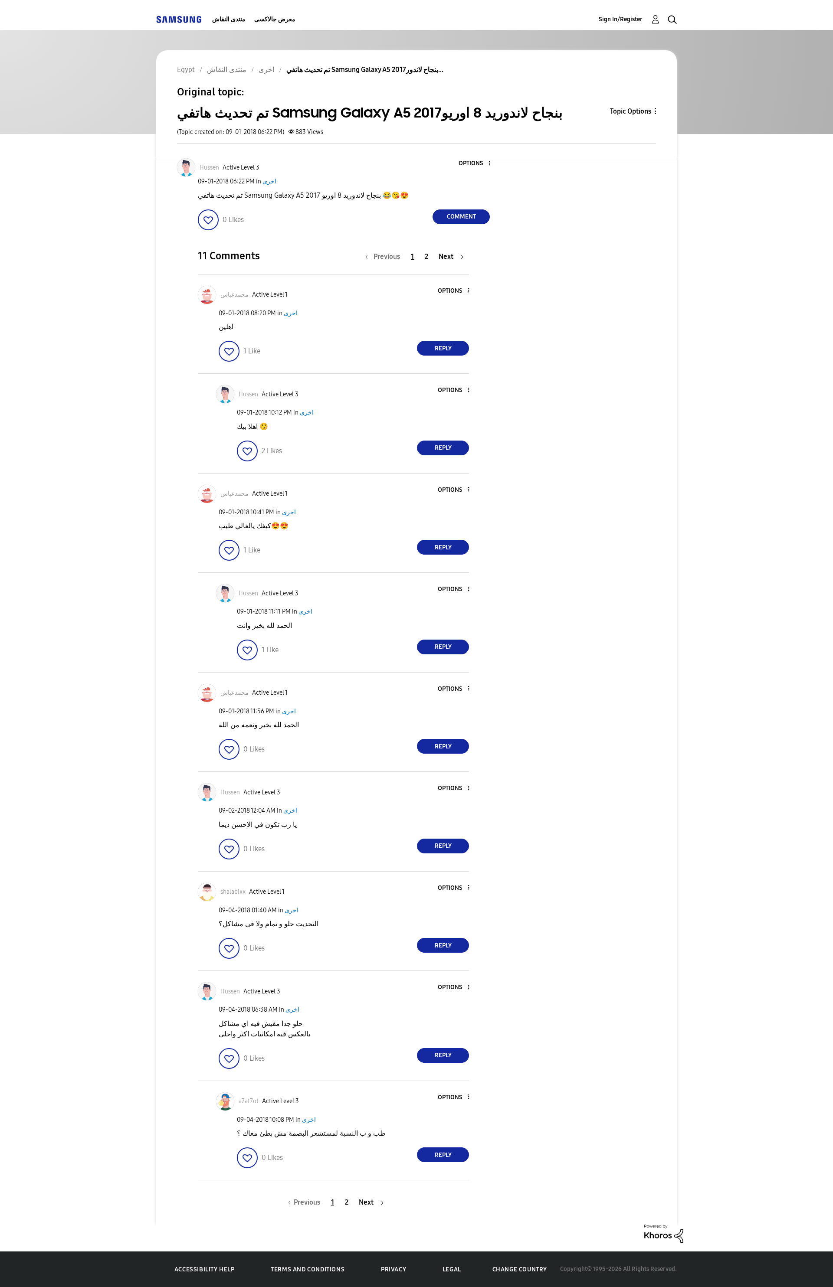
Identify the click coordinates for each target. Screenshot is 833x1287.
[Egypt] (178, 19)
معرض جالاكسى (274, 19)
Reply (443, 348)
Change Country (519, 1269)
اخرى (269, 181)
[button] (475, 164)
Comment (461, 216)
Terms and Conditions (307, 1269)
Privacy (393, 1269)
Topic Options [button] (630, 111)
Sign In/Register (621, 19)
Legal (452, 1269)
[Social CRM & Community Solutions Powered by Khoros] (663, 1233)
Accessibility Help (204, 1269)
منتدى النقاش (229, 19)
